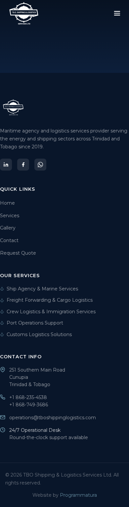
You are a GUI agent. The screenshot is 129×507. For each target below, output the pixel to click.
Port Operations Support (35, 323)
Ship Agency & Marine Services (42, 289)
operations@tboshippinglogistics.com (52, 418)
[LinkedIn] (6, 165)
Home (7, 203)
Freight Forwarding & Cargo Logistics (50, 300)
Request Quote (18, 253)
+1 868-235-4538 (28, 397)
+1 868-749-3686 (28, 405)
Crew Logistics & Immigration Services (51, 312)
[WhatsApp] (40, 165)
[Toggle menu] (117, 13)
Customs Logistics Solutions (39, 334)
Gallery (8, 228)
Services (9, 216)
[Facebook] (23, 165)
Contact (9, 240)
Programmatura (78, 495)
